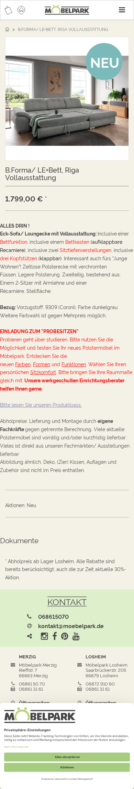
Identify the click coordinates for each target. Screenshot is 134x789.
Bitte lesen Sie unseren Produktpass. (41, 404)
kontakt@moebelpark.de (71, 625)
